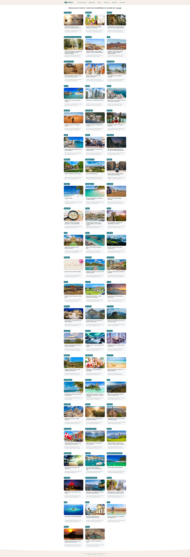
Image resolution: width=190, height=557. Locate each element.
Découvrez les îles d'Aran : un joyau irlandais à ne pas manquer (93, 297)
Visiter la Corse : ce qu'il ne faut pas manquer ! (72, 101)
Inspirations (122, 2)
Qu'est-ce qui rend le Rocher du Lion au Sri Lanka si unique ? (116, 321)
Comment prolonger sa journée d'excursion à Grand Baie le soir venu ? (73, 27)
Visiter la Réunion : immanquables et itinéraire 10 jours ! (94, 443)
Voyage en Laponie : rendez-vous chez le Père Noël (116, 345)
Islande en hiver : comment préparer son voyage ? (95, 345)
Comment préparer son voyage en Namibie (72, 125)
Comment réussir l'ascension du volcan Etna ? (73, 297)
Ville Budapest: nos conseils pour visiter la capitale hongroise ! (116, 419)
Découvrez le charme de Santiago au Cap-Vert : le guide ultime (116, 394)
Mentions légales (93, 554)
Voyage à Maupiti (68, 198)
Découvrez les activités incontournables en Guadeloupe (73, 394)
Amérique (92, 2)
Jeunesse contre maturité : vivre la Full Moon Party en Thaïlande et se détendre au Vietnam (95, 395)
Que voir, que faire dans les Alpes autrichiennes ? (115, 248)
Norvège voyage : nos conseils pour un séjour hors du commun (94, 321)
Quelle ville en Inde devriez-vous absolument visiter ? (72, 248)
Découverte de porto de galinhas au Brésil (94, 248)
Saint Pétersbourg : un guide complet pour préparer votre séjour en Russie (116, 492)
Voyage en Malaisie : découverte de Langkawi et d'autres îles (72, 370)
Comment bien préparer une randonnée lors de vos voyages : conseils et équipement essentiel (73, 52)
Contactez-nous (100, 554)
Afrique (107, 2)
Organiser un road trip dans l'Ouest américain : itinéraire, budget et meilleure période (115, 52)
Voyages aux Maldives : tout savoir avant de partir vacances (95, 272)
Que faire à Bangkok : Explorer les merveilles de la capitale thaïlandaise (116, 150)
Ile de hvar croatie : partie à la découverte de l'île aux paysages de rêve (94, 468)
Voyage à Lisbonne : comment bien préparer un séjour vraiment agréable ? (94, 52)
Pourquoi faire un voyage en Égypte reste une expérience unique (115, 174)
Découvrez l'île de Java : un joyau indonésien (72, 419)
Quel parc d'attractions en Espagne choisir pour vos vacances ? (93, 27)
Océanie (115, 2)
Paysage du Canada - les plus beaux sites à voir (115, 125)
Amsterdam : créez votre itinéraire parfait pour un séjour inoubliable (72, 223)
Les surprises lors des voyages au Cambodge (115, 76)
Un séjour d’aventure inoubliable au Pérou (94, 541)
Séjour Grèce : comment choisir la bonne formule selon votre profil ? (116, 101)
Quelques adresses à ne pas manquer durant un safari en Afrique (73, 541)
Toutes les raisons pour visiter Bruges (73, 173)
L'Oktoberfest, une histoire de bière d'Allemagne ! (93, 370)
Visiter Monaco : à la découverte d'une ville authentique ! (73, 321)
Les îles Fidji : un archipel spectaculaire (73, 516)
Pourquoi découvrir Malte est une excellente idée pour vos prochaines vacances (94, 223)
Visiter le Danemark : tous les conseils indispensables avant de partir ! (73, 443)
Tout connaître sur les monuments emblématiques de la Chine (115, 223)
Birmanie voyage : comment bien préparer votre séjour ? (93, 76)
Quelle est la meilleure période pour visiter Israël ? (115, 297)
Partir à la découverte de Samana (115, 467)
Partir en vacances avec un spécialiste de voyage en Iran (116, 517)
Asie (100, 2)
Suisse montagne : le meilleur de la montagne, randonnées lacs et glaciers (116, 443)
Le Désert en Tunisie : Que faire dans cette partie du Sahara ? (94, 419)
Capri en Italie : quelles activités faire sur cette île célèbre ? (73, 150)
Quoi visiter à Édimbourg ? (91, 173)
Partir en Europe (82, 2)
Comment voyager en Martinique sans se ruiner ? (94, 125)
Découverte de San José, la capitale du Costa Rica (116, 272)
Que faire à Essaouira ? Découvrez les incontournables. (94, 150)
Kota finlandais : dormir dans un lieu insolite (72, 492)
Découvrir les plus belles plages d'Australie (114, 199)
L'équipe (88, 554)
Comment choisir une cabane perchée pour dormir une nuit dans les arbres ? (116, 27)
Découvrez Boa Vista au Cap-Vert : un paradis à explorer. (116, 370)
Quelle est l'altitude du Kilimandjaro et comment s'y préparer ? (73, 345)
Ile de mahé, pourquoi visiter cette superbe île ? (72, 468)
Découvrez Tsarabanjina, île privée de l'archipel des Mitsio (94, 199)
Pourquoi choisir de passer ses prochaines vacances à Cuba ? (92, 517)
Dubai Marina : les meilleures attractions (95, 100)
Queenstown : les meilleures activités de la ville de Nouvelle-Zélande (95, 492)
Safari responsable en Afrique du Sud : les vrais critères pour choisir (73, 76)
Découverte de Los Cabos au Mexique (73, 271)
